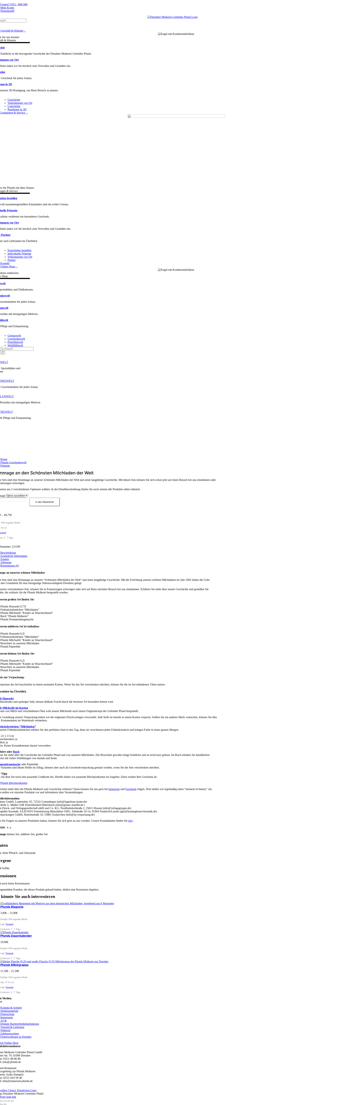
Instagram (114, 789)
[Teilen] (8, 1101)
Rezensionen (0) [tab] (9, 565)
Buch (16, 751)
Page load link (8, 1096)
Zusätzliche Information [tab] (13, 555)
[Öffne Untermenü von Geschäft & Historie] (24, 31)
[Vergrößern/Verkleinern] (1, 1101)
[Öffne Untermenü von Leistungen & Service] (26, 113)
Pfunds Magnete (12, 907)
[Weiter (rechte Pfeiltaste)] (5, 1104)
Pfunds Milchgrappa (14, 965)
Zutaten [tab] (4, 559)
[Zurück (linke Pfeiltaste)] (1, 1104)
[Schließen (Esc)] (12, 1101)
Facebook (131, 789)
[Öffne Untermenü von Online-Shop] (16, 267)
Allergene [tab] (6, 562)
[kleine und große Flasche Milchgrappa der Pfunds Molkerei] (54, 961)
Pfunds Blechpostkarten (13, 782)
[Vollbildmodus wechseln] (5, 1101)
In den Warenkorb (44, 502)
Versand (9, 924)
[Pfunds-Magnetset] (57, 903)
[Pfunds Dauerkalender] (14, 932)
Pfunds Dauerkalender (16, 935)
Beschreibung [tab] (8, 552)
